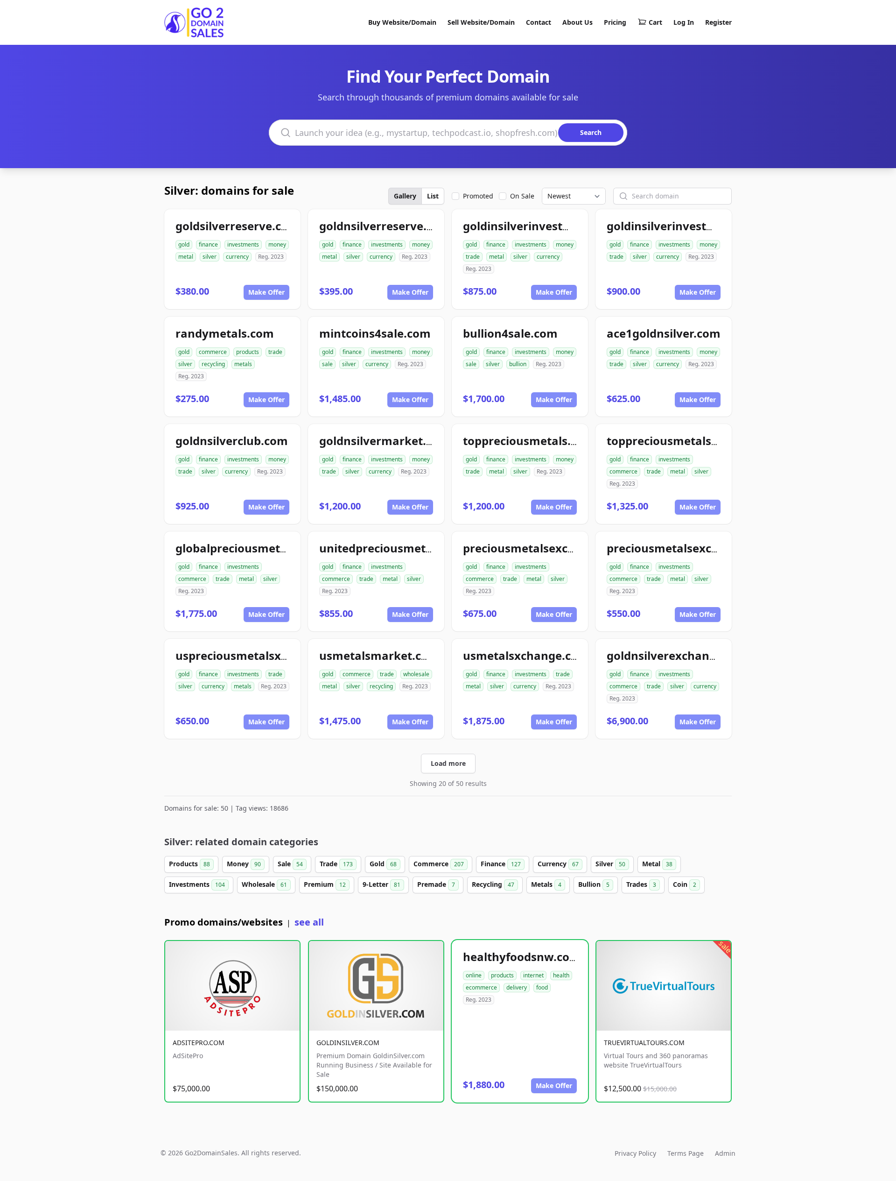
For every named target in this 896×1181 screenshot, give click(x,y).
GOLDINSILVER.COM (347, 1042)
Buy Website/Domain (402, 22)
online (474, 975)
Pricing (615, 22)
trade (473, 257)
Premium (325, 884)
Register (718, 22)
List (433, 195)
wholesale (416, 674)
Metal (657, 863)
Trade (336, 863)
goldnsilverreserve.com (384, 225)
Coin (684, 884)
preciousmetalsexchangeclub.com (558, 548)
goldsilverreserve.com (237, 225)
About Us (577, 22)
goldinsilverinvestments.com (544, 225)
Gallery (405, 195)
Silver (610, 863)
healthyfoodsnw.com (522, 956)
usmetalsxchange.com (526, 655)
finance (208, 244)
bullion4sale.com (510, 333)
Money (244, 863)
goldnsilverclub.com (231, 440)
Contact (538, 22)
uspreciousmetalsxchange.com (262, 655)
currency (237, 257)
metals (243, 364)
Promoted (478, 195)
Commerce (438, 863)
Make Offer (266, 292)
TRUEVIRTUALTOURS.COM (644, 1042)
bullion (517, 364)
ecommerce (481, 987)
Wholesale (264, 884)
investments (243, 244)
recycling (213, 364)
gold (183, 244)
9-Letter (381, 884)
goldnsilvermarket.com (384, 440)
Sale (290, 863)
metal (185, 257)
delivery (516, 987)
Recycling (493, 884)
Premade (436, 884)
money (277, 244)
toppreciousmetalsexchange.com (699, 440)
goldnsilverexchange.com (678, 655)
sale (327, 364)
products (247, 352)
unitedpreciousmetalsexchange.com (421, 548)
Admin (725, 1153)
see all (309, 922)
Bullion (593, 884)
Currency (558, 863)
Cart (655, 22)
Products (189, 863)
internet (533, 975)
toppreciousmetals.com (529, 440)
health (561, 975)
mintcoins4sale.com (375, 333)
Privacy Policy (635, 1153)
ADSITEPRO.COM (198, 1042)
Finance (501, 863)
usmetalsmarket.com (379, 655)
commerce (213, 352)
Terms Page (685, 1153)
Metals (546, 884)
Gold (383, 863)
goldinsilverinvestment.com (685, 225)
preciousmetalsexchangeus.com (697, 548)
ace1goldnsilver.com (664, 333)
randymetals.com (224, 333)
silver (210, 257)
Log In (683, 22)
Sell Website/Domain (481, 22)
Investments (197, 884)
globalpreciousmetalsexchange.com (276, 548)
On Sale (522, 195)
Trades (641, 884)
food (542, 987)
